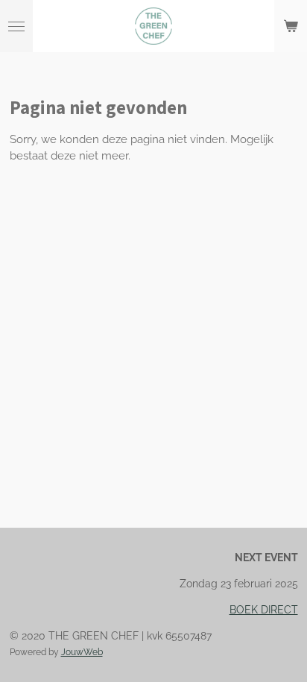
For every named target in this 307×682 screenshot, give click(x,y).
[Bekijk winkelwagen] (290, 26)
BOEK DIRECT (264, 610)
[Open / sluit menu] (16, 26)
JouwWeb (82, 652)
